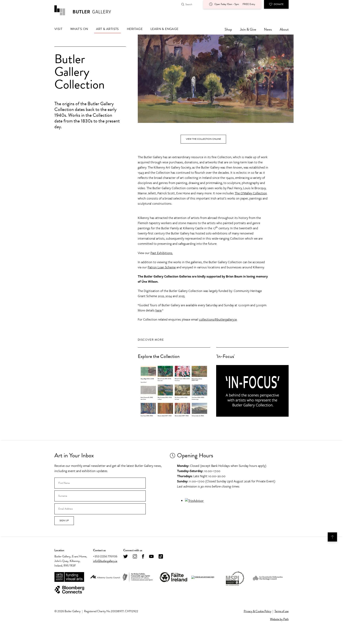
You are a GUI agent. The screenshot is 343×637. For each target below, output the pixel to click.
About (284, 29)
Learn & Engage (164, 29)
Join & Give (248, 29)
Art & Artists (107, 29)
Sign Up (64, 520)
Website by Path (279, 619)
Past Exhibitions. (161, 253)
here (158, 310)
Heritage (135, 29)
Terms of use (282, 611)
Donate (278, 4)
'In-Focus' (225, 356)
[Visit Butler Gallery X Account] (125, 557)
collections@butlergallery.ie (218, 319)
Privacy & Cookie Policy (257, 611)
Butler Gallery (87, 10)
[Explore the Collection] (174, 391)
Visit (58, 29)
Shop (228, 29)
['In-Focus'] (252, 391)
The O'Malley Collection (251, 193)
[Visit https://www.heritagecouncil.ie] (268, 577)
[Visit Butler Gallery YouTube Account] (151, 556)
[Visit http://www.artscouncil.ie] (69, 577)
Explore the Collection (159, 356)
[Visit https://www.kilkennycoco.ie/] (105, 577)
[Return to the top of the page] (332, 537)
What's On (79, 29)
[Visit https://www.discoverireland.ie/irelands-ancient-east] (202, 577)
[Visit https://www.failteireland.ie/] (173, 577)
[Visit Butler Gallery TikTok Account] (161, 556)
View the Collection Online (203, 139)
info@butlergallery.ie (105, 561)
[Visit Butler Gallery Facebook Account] (143, 556)
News (268, 29)
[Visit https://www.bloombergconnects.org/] (69, 590)
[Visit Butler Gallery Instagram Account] (135, 556)
